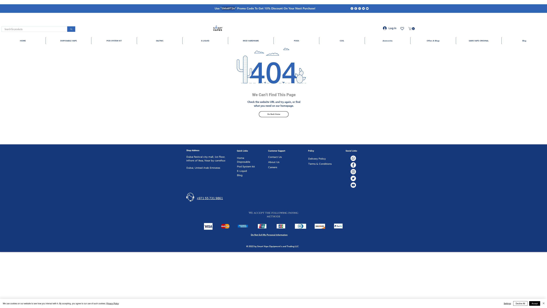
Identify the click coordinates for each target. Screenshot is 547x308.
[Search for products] (71, 29)
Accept (535, 303)
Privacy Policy (112, 303)
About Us (273, 162)
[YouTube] (367, 8)
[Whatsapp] (352, 8)
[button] (412, 28)
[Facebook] (355, 8)
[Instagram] (359, 8)
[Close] (543, 303)
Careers (272, 167)
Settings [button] (507, 303)
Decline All (520, 303)
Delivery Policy (317, 158)
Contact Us (275, 157)
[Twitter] (363, 8)
